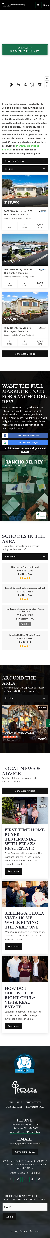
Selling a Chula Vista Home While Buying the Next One (24, 920)
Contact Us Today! (25, 1152)
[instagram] (18, 1179)
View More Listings (25, 353)
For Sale (9, 168)
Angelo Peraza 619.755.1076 (25, 1132)
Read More (13, 871)
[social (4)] (32, 1179)
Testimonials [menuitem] (35, 1107)
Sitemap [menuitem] (35, 1231)
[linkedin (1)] (25, 1179)
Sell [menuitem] (19, 1102)
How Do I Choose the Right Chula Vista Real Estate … (20, 997)
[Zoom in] (47, 78)
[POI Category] (10, 84)
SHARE (43, 708)
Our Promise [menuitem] (14, 1107)
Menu (46, 5)
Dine (11, 698)
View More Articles (25, 791)
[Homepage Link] (13, 4)
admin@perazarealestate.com (25, 1143)
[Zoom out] (47, 82)
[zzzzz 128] (39, 1179)
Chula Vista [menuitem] (33, 1102)
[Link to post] (25, 810)
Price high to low (14, 161)
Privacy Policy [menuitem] (18, 1231)
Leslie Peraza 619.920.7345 (25, 1124)
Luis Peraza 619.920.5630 (25, 1128)
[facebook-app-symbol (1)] (10, 1179)
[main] (25, 528)
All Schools (11, 556)
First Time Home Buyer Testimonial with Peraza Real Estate (25, 839)
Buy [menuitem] (11, 1102)
